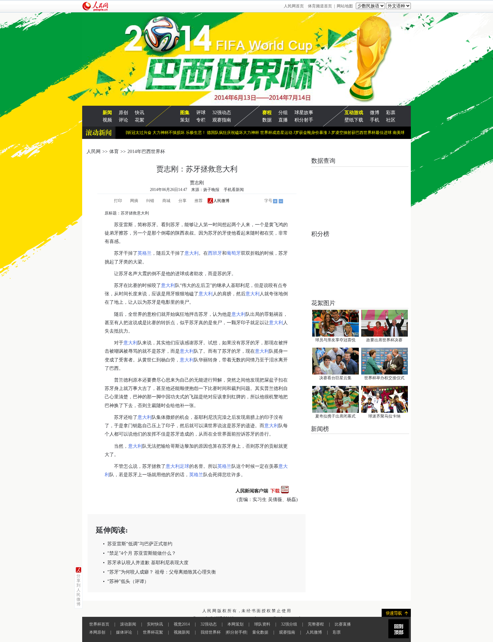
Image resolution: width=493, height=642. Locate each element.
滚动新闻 (128, 624)
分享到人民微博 (78, 590)
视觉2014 (182, 624)
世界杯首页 (99, 624)
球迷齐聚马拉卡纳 (384, 416)
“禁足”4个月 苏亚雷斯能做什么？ (141, 553)
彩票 (390, 112)
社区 (390, 119)
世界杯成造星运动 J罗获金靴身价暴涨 (283, 132)
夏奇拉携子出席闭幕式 (335, 416)
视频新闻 (182, 632)
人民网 (94, 151)
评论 (123, 119)
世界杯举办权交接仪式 (384, 378)
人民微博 (314, 632)
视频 (107, 119)
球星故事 (303, 112)
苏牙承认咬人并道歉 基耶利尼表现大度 (147, 562)
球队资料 (262, 624)
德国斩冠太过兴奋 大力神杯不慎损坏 (142, 132)
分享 (182, 200)
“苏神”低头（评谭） (128, 581)
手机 (374, 119)
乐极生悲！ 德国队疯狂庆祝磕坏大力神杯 (213, 132)
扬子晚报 (211, 189)
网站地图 (345, 6)
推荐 (199, 200)
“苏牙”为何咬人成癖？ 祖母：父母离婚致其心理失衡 (161, 572)
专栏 (201, 119)
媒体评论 (124, 632)
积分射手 (303, 119)
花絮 (139, 119)
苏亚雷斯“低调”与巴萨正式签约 (139, 543)
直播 (283, 119)
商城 (166, 200)
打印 (118, 200)
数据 (267, 119)
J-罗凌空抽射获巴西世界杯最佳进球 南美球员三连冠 (364, 132)
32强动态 (221, 112)
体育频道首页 (320, 6)
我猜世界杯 (211, 632)
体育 (114, 151)
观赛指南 (221, 119)
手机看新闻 (234, 189)
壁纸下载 (353, 119)
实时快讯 (155, 624)
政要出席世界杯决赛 (384, 340)
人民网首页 (294, 6)
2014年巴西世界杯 (146, 151)
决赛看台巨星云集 (335, 378)
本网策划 (235, 624)
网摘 (134, 200)
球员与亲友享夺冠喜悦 (335, 340)
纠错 (150, 200)
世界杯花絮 (153, 632)
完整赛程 (316, 624)
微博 (374, 112)
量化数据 (260, 632)
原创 (123, 112)
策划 (184, 119)
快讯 (139, 112)
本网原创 (97, 632)
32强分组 (289, 624)
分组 (283, 112)
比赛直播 (343, 624)
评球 (201, 112)
